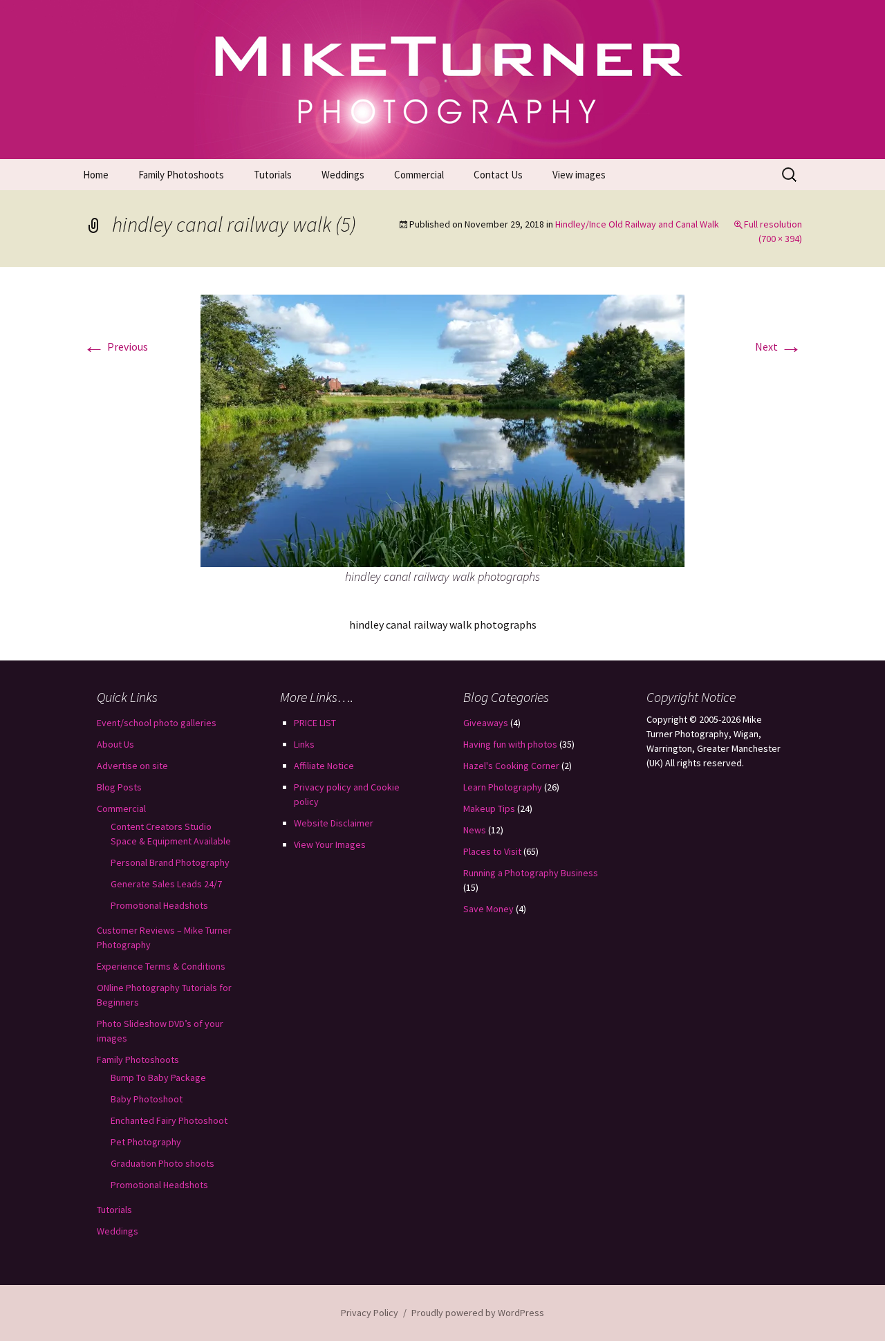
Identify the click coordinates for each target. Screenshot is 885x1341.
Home (96, 174)
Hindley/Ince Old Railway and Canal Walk (637, 224)
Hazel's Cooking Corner (511, 765)
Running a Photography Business (530, 873)
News (474, 830)
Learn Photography (502, 787)
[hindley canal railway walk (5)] (442, 429)
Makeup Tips (489, 808)
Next (778, 346)
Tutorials (273, 174)
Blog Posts (119, 787)
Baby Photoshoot (147, 1099)
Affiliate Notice (324, 765)
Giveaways (485, 722)
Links (304, 744)
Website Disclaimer (333, 823)
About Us (115, 744)
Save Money (488, 909)
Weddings (343, 174)
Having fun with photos (510, 744)
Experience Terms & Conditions (161, 966)
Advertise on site (132, 765)
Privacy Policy (369, 1312)
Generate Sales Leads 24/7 (166, 884)
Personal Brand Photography (170, 862)
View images (579, 174)
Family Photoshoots (181, 174)
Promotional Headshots (159, 905)
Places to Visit (492, 851)
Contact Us (498, 174)
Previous (115, 346)
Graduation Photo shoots (162, 1163)
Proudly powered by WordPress (477, 1312)
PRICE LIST (315, 722)
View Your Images (330, 844)
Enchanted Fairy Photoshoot (169, 1120)
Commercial (419, 174)
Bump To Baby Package (158, 1077)
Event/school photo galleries (156, 722)
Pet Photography (146, 1142)
